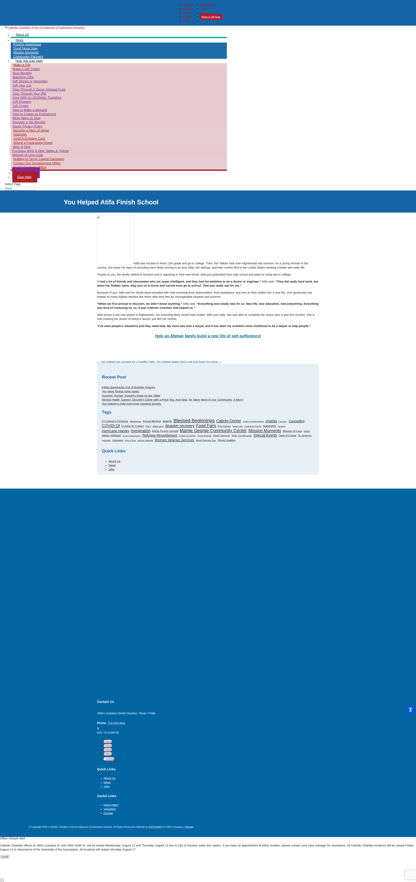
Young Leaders (226, 440)
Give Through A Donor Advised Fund (39, 89)
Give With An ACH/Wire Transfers (37, 97)
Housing (281, 426)
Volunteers (117, 440)
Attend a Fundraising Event (32, 143)
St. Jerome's (305, 435)
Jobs (111, 469)
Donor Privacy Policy (27, 126)
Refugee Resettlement (160, 435)
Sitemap (188, 826)
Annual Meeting (152, 421)
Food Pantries (224, 426)
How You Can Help (29, 61)
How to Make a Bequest (30, 110)
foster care (238, 426)
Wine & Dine (22, 147)
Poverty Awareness (27, 44)
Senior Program (204, 436)
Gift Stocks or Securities (30, 81)
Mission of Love (292, 431)
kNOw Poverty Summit (165, 431)
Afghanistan (135, 421)
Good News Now (25, 48)
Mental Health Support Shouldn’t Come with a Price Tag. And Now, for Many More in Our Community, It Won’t (172, 399)
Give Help (24, 177)
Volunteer (20, 134)
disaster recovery (180, 426)
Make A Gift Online (26, 69)
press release (111, 435)
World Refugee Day (206, 440)
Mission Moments (264, 431)
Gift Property (22, 101)
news (307, 431)
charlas (271, 421)
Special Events (265, 435)
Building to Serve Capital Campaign (38, 159)
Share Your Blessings (242, 436)
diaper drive (158, 426)
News (20, 40)
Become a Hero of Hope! (31, 130)
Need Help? (111, 805)
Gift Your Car (22, 85)
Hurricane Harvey (115, 431)
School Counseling (187, 436)
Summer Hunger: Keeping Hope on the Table (131, 395)
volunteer (106, 440)
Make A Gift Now (210, 17)
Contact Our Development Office (37, 163)
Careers (204, 8)
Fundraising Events (252, 426)
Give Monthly (207, 4)
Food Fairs (206, 426)
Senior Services (221, 435)
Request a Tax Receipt (29, 122)
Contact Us (206, 12)
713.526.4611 (116, 723)
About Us (114, 461)
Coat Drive (283, 421)
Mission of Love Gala (28, 155)
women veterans (145, 440)
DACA (148, 426)
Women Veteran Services (174, 440)
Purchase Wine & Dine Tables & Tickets (40, 151)
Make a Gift (21, 65)
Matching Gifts (23, 77)
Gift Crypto (20, 106)
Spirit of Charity (287, 435)
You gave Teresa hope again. (121, 391)
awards (167, 421)
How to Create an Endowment (34, 114)
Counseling (297, 421)
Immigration (140, 431)
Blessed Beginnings (194, 420)
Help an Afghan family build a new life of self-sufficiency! (208, 336)
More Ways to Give (26, 118)
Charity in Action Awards (253, 421)
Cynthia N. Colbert (132, 426)
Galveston (269, 426)
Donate (108, 813)
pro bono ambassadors (132, 436)
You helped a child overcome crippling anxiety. (132, 403)
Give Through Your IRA (29, 93)
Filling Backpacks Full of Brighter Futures (128, 387)
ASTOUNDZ (155, 826)
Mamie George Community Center (213, 431)
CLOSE (4, 857)
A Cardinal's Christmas (115, 421)
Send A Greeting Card (29, 138)
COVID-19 (111, 426)
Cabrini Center (228, 421)
